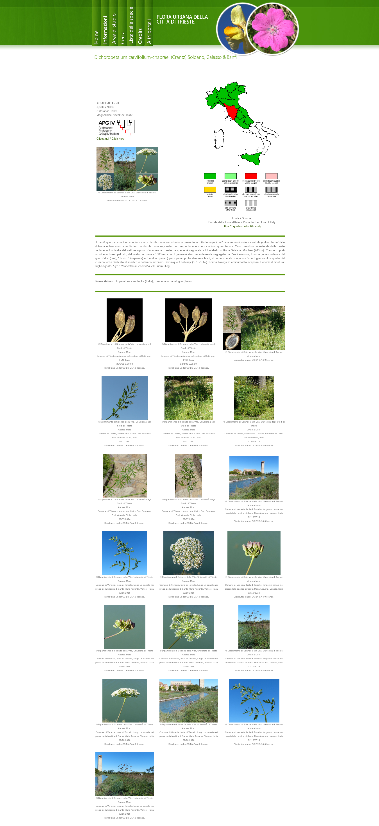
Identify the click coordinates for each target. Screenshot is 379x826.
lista (131, 23)
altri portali (149, 23)
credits (140, 23)
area (113, 23)
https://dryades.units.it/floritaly (242, 226)
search (122, 23)
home (96, 23)
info (105, 23)
